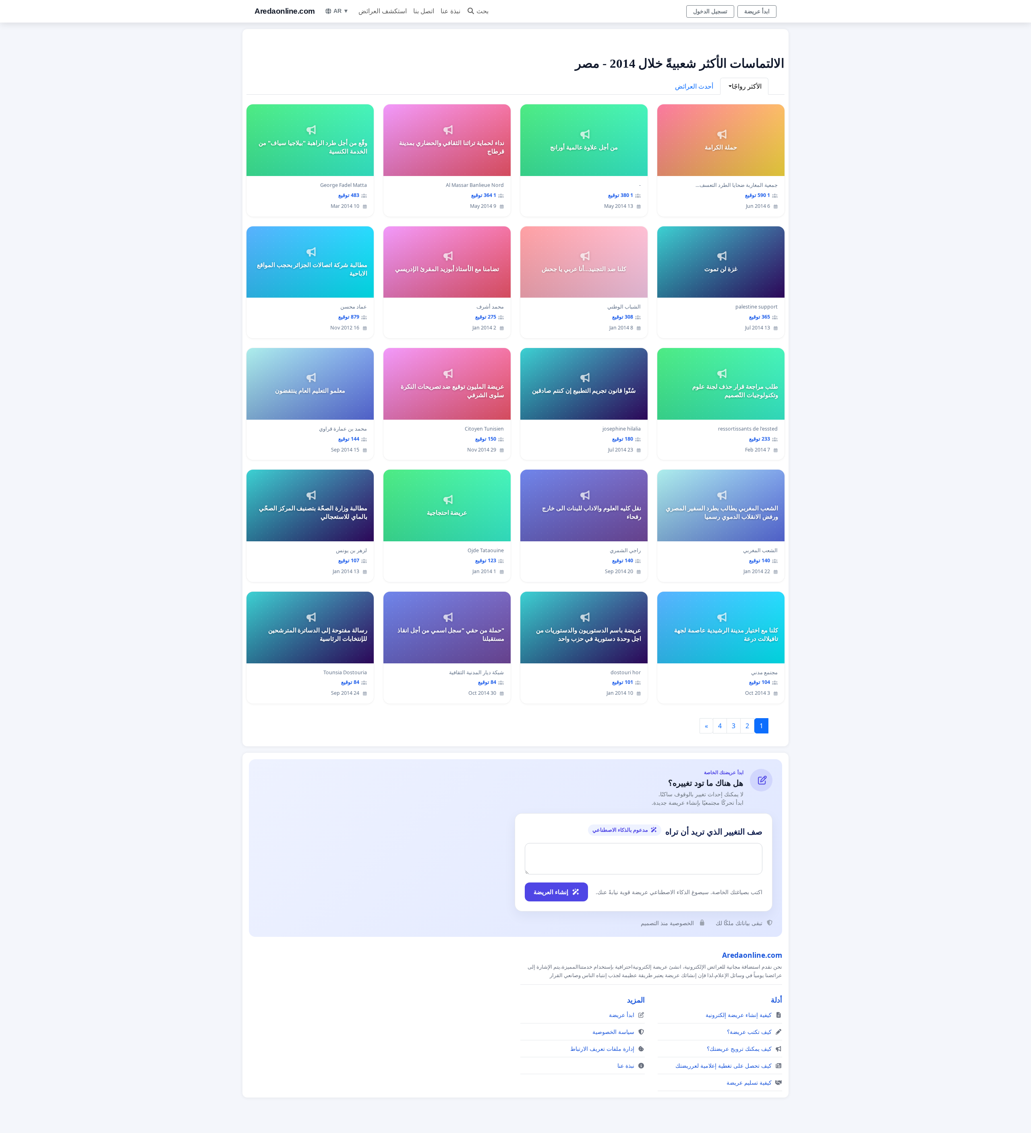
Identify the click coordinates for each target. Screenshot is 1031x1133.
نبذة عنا (450, 11)
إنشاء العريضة (551, 892)
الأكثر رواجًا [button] (747, 86)
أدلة (776, 1000)
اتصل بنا (423, 11)
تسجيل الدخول (710, 11)
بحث (482, 11)
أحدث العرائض (694, 86)
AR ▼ (341, 11)
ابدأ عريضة (757, 11)
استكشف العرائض (382, 11)
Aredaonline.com (285, 11)
